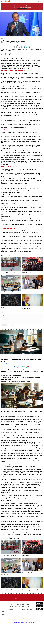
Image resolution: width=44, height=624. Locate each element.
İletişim (13, 622)
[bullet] (17, 325)
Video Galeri (29, 604)
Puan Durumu (17, 606)
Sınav (11, 538)
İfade (10, 255)
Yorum (18, 538)
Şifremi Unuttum (4, 614)
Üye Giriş (2, 611)
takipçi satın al (10, 609)
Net (15, 255)
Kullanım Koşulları (29, 622)
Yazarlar (29, 606)
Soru (14, 538)
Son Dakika (10, 607)
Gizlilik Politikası (17, 622)
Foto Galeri (29, 603)
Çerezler (22, 622)
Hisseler (23, 606)
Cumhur (6, 255)
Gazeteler (29, 607)
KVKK (25, 622)
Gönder (4, 325)
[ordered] (15, 325)
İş (12, 255)
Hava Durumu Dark (4, 603)
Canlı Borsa (17, 603)
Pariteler (23, 609)
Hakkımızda (10, 622)
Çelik (2, 255)
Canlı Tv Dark (10, 603)
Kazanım (2, 538)
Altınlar (23, 603)
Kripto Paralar (24, 607)
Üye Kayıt (2, 612)
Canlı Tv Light (3, 606)
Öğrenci (7, 538)
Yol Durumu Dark (4, 604)
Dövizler (23, 604)
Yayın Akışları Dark (11, 604)
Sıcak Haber (29, 609)
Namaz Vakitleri (18, 604)
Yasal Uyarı (34, 622)
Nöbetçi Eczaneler (11, 606)
